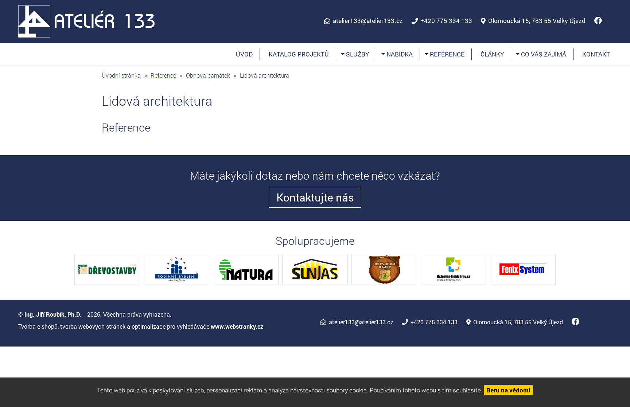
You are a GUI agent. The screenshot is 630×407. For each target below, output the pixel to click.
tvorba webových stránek (92, 326)
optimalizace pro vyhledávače (170, 326)
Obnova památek (208, 75)
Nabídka (398, 54)
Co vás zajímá (543, 54)
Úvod (244, 54)
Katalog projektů (299, 54)
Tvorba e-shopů (38, 326)
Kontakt (596, 54)
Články (492, 54)
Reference (446, 54)
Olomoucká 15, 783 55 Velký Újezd (537, 21)
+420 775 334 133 (446, 21)
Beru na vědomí (508, 390)
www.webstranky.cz (237, 326)
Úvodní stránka (121, 75)
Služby (357, 54)
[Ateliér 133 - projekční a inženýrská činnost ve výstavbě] (86, 20)
